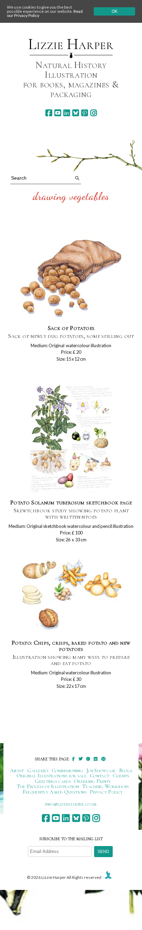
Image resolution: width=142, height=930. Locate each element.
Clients (121, 775)
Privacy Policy (106, 792)
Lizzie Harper (70, 44)
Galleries (37, 770)
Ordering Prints (92, 781)
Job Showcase (101, 770)
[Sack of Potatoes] (71, 277)
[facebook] (48, 112)
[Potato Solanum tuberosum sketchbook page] (71, 438)
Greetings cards (53, 781)
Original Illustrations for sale (52, 775)
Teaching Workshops (105, 786)
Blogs (125, 770)
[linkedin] (66, 112)
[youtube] (57, 112)
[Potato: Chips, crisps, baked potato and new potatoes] (71, 595)
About (17, 770)
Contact (99, 775)
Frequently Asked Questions (55, 792)
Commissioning (67, 770)
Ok (115, 11)
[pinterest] (84, 112)
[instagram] (93, 112)
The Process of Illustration (48, 786)
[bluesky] (75, 112)
